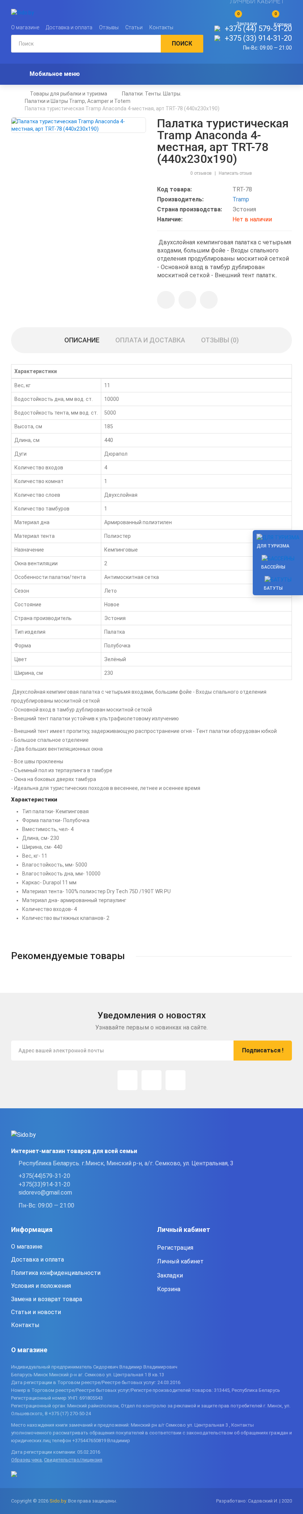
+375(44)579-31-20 (44, 1175)
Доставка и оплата (69, 27)
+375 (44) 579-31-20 (258, 28)
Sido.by (58, 1501)
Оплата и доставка (150, 340)
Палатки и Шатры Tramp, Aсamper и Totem (77, 101)
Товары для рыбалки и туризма (68, 94)
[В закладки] (166, 300)
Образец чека (26, 1460)
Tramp (240, 199)
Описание (81, 340)
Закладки (170, 1275)
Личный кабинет (180, 1261)
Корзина (168, 1289)
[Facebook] (151, 1080)
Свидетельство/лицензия (73, 1460)
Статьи (134, 27)
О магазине (25, 27)
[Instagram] (127, 1080)
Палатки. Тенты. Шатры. (151, 94)
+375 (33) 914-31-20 (258, 38)
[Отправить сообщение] (187, 300)
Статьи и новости (36, 1312)
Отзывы (109, 27)
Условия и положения (41, 1285)
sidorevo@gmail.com (45, 1192)
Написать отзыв (235, 173)
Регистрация (175, 1247)
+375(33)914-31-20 (44, 1184)
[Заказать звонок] (209, 300)
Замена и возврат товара (46, 1299)
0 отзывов (201, 173)
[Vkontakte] (175, 1080)
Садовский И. (263, 1501)
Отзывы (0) (220, 340)
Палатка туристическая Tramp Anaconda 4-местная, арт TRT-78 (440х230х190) (122, 108)
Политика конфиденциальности (56, 1272)
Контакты (161, 27)
